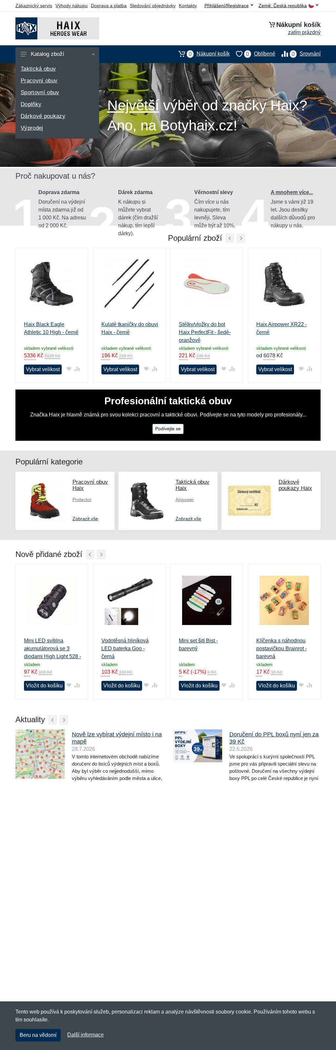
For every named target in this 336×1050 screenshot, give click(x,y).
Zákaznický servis (33, 5)
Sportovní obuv (40, 92)
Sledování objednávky (153, 5)
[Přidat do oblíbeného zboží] (69, 369)
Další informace (85, 1035)
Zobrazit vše (85, 518)
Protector (82, 499)
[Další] (101, 554)
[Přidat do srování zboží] (77, 369)
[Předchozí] (229, 238)
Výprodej (32, 128)
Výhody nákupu (71, 5)
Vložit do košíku (44, 685)
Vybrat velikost (43, 369)
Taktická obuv (38, 69)
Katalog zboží (47, 54)
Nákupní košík (209, 54)
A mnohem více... (292, 192)
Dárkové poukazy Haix (295, 485)
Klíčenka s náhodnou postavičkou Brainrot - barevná (281, 648)
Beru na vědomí (38, 1035)
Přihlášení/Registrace (226, 5)
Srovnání (306, 54)
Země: (283, 5)
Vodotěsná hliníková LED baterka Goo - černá (125, 648)
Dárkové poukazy (43, 116)
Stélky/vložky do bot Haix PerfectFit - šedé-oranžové (205, 332)
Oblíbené (260, 54)
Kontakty (188, 5)
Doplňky (31, 104)
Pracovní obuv (39, 81)
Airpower (185, 499)
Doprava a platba (109, 5)
